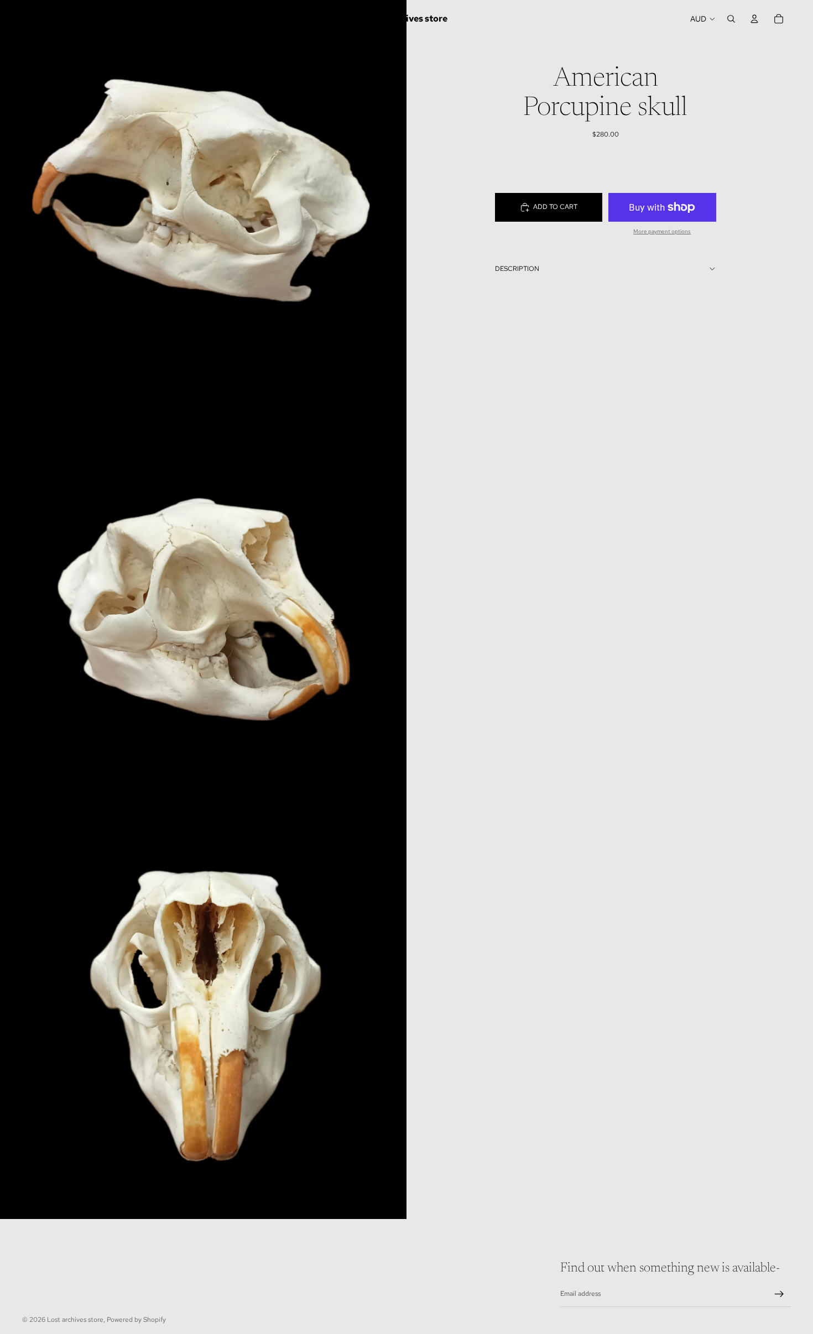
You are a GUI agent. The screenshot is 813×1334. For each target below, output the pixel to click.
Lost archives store (75, 1319)
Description (517, 268)
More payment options (662, 231)
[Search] (731, 19)
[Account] (754, 19)
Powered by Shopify (136, 1319)
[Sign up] (779, 1294)
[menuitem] (320, 19)
